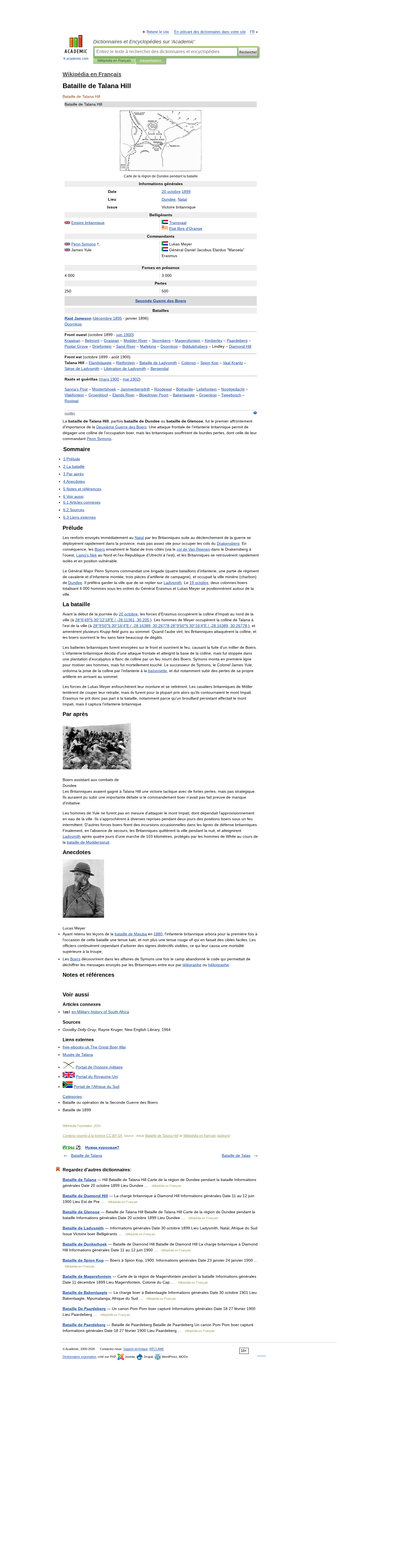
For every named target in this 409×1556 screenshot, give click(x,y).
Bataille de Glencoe (81, 1212)
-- (94, 1047)
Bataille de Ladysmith (83, 1228)
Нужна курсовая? (102, 1147)
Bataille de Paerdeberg (84, 1325)
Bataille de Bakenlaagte (85, 1292)
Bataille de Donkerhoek (85, 1244)
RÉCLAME (156, 1349)
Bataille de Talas (236, 1155)
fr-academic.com (75, 59)
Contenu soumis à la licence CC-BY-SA (92, 1136)
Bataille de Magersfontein (87, 1276)
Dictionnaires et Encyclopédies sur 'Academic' (144, 41)
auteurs (223, 1136)
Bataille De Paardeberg (84, 1308)
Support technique (135, 1349)
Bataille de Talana (86, 1155)
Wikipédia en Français (114, 61)
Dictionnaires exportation (79, 1356)
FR (252, 32)
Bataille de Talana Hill (161, 1136)
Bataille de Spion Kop (83, 1260)
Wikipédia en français (199, 1136)
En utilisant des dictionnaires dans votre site (210, 32)
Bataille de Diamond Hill (85, 1196)
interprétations (150, 61)
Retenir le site (158, 32)
